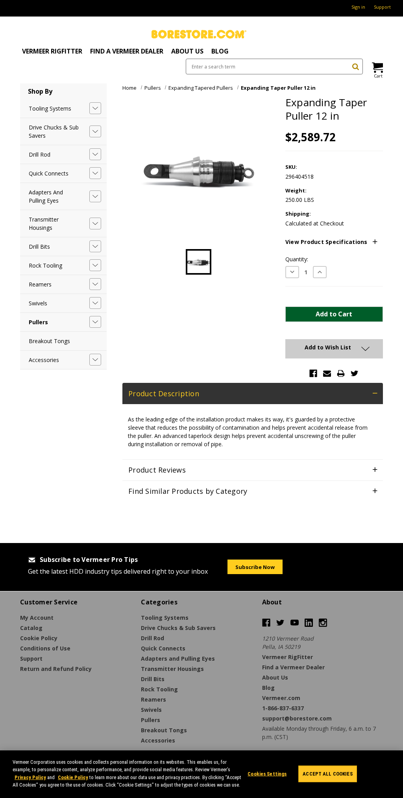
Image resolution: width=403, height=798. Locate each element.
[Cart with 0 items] (377, 67)
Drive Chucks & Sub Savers (54, 131)
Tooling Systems (50, 108)
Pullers (38, 322)
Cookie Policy (73, 777)
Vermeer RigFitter (52, 51)
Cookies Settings (267, 774)
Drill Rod (39, 154)
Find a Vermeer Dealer (126, 51)
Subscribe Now (255, 567)
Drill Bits (39, 246)
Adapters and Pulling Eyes (46, 196)
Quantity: (296, 259)
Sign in (358, 7)
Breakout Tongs (49, 341)
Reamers (40, 284)
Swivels (38, 303)
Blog (220, 51)
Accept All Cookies (327, 774)
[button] (334, 242)
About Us (187, 51)
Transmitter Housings (44, 223)
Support (382, 7)
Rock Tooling (45, 265)
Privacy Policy (30, 777)
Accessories (44, 360)
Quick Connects (48, 173)
